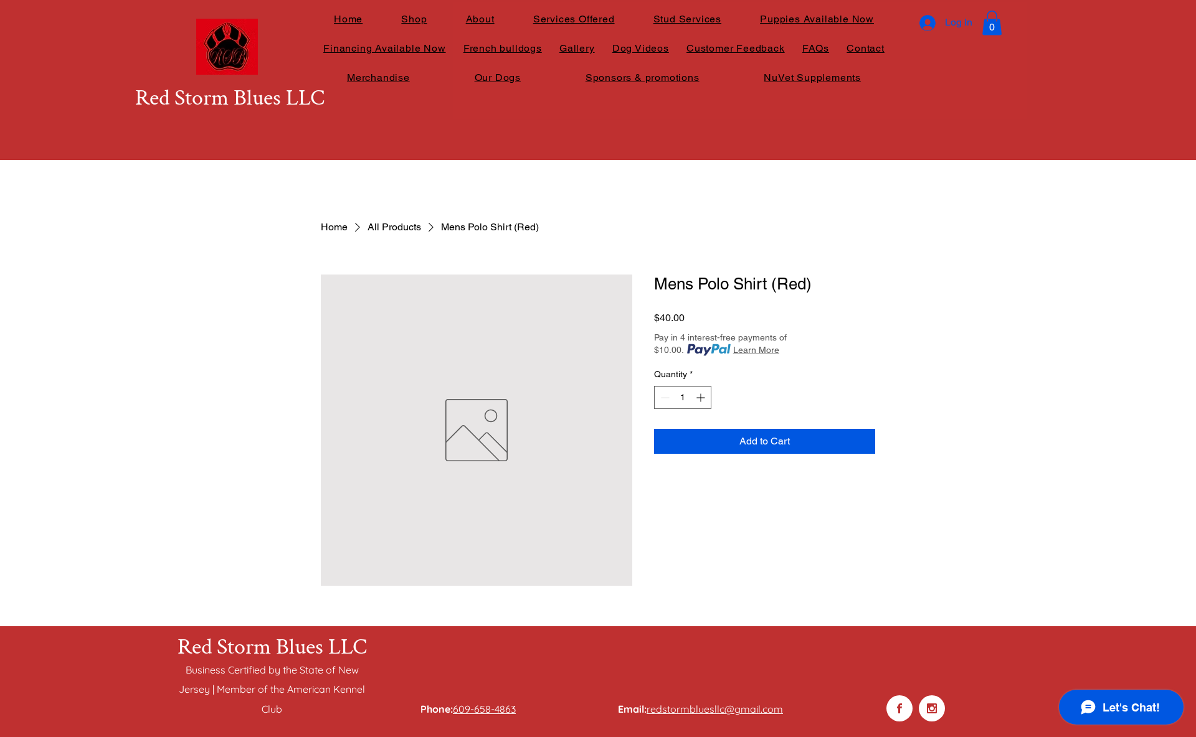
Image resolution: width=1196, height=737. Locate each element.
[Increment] (702, 397)
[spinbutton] (683, 397)
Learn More (756, 350)
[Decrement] (664, 397)
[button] (992, 23)
